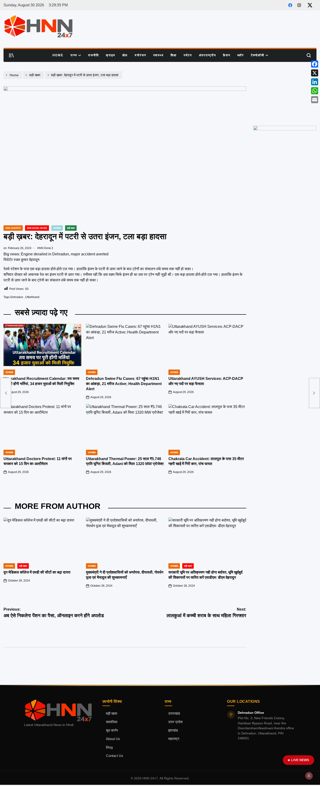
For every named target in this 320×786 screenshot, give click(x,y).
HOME (57, 55)
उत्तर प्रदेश (175, 722)
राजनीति (93, 55)
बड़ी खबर (71, 228)
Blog (109, 747)
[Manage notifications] (309, 775)
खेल (125, 55)
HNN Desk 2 (45, 248)
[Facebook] (314, 64)
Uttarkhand (32, 297)
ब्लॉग (240, 55)
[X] (314, 72)
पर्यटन (188, 55)
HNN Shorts (13, 228)
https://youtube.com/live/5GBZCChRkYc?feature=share (283, 75)
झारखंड (173, 730)
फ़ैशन (226, 55)
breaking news (37, 228)
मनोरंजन (140, 55)
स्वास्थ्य (158, 55)
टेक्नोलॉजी (257, 55)
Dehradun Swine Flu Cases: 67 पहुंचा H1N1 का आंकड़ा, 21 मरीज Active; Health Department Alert (124, 384)
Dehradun (16, 297)
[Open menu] (11, 55)
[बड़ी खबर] (34, 79)
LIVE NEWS (300, 760)
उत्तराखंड (57, 228)
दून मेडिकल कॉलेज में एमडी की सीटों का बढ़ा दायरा (37, 572)
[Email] (314, 99)
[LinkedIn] (314, 81)
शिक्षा (174, 55)
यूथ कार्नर (112, 730)
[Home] (13, 79)
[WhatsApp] (314, 90)
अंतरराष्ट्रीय (207, 55)
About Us (113, 739)
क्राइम (110, 55)
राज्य (74, 55)
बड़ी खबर (111, 713)
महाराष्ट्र (173, 739)
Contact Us (114, 756)
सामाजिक (111, 722)
